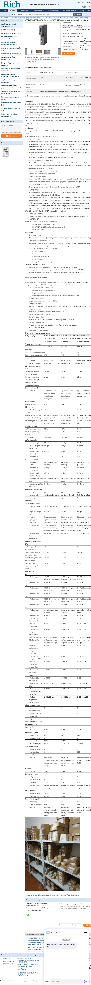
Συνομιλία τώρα (85, 11)
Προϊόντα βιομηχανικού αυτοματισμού (29, 18)
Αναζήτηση (79, 14)
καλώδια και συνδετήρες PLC (10, 33)
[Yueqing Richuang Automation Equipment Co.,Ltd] (15, 4)
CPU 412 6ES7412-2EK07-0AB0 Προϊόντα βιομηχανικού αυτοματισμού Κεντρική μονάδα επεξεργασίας (28, 967)
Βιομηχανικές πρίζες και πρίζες (11, 103)
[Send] (85, 981)
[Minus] (85, 932)
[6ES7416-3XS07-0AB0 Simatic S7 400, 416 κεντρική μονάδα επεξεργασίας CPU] (42, 35)
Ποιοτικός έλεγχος (53, 11)
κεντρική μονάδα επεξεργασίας (40, 895)
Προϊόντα (12, 11)
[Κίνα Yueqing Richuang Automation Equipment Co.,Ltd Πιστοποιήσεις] (6, 157)
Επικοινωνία (13, 136)
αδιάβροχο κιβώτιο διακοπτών (10, 108)
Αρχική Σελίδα (5, 18)
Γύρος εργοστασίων (38, 11)
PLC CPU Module (6, 30)
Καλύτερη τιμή (32, 61)
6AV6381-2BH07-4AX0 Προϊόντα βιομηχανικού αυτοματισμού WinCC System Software (29, 973)
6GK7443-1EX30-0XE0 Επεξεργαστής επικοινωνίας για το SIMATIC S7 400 (28, 960)
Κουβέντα (69, 53)
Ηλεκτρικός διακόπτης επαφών (11, 48)
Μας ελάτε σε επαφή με (69, 11)
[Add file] (47, 981)
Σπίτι (4, 11)
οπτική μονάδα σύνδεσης (71, 895)
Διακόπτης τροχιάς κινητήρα (10, 54)
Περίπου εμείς (24, 11)
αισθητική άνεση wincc (56, 895)
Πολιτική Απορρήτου (6, 981)
